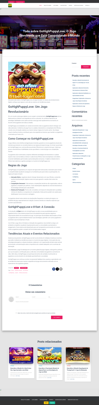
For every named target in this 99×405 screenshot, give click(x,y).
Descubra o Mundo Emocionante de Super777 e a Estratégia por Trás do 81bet (81, 83)
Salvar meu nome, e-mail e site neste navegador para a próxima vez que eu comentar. (37, 313)
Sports (70, 5)
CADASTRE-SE (20, 2)
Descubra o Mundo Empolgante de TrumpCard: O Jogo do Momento (77, 369)
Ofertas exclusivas (78, 5)
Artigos (87, 5)
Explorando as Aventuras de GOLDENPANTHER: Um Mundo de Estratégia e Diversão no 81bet (80, 143)
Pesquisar (74, 63)
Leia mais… (18, 375)
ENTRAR (11, 2)
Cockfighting (63, 5)
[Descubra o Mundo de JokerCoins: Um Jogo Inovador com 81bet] (21, 355)
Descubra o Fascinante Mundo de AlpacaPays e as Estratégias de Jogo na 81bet (49, 370)
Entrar (46, 402)
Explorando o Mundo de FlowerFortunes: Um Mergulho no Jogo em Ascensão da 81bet (81, 156)
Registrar (52, 402)
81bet (40, 5)
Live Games (55, 5)
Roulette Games (47, 5)
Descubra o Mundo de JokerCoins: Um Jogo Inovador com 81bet (20, 369)
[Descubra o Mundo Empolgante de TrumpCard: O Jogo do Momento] (78, 355)
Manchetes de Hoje (73, 399)
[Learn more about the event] (49, 11)
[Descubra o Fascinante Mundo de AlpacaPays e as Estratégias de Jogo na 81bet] (49, 355)
